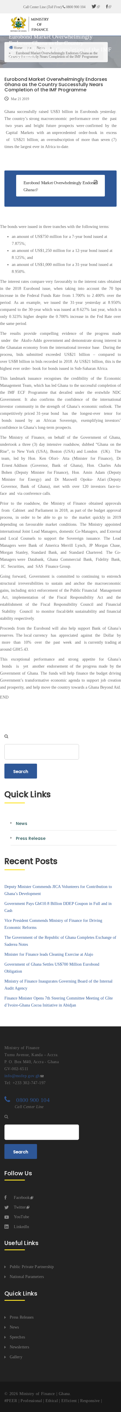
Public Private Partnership (32, 1267)
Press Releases (21, 1317)
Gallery (16, 1357)
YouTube (21, 1217)
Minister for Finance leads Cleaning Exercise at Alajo (48, 954)
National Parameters (27, 1277)
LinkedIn (21, 1227)
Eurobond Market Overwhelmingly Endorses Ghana (60, 186)
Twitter (20, 1207)
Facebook (22, 1197)
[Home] (29, 24)
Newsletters (19, 1347)
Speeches (17, 1337)
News (14, 1327)
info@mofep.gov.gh (22, 1076)
